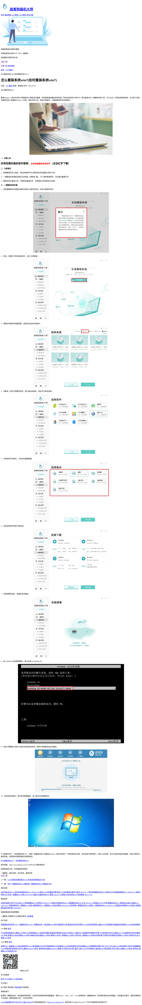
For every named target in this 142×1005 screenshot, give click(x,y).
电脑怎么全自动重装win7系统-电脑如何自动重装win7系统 (29, 935)
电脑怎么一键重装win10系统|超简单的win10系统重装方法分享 (23, 946)
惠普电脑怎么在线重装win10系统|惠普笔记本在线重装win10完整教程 (71, 946)
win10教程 (22, 15)
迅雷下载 (4, 66)
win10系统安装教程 (90, 924)
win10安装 (8, 979)
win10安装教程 (6, 1002)
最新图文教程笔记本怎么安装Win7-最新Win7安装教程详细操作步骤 (74, 933)
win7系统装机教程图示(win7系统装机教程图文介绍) (26, 880)
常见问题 (30, 15)
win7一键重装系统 (21, 924)
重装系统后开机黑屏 (75, 924)
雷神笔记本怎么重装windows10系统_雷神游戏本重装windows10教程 (37, 949)
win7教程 (15, 15)
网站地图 (18, 987)
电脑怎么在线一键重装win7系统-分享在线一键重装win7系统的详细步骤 (76, 935)
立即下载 (4, 62)
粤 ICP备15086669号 (26, 1002)
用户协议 (15, 1002)
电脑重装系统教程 (120, 924)
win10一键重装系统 (35, 924)
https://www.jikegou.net (55, 1002)
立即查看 (30, 916)
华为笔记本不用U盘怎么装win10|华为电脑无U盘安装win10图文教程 (86, 949)
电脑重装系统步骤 (7, 924)
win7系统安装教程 (133, 924)
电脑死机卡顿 (62, 924)
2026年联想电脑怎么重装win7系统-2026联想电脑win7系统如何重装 (25, 933)
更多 (9, 929)
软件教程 (11, 66)
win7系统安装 (17, 979)
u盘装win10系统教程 (105, 924)
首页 (2, 15)
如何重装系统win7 (22, 861)
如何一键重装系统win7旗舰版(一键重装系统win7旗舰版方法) (29, 884)
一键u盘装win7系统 (50, 924)
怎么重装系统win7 (7, 861)
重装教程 (8, 15)
